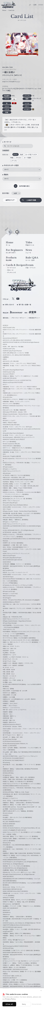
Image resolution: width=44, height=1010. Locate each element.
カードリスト (11, 268)
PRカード (10, 270)
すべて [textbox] (6, 169)
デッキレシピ (11, 272)
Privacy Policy (10, 999)
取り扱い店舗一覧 (25, 304)
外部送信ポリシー (34, 318)
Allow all (9, 1004)
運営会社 (6, 318)
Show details (37, 1004)
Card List (11, 10)
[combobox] (22, 169)
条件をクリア (10, 200)
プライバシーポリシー (18, 318)
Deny (24, 1004)
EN (35, 5)
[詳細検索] (5, 150)
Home (4, 10)
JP (30, 5)
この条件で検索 (31, 200)
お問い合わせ (9, 304)
